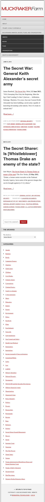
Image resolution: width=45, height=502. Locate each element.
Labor (7, 361)
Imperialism (8, 350)
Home (4, 19)
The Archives (7, 235)
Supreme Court (9, 443)
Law (32, 195)
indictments (23, 201)
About (4, 23)
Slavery (7, 436)
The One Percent (10, 451)
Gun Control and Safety (12, 339)
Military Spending (10, 373)
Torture (7, 458)
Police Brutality (10, 399)
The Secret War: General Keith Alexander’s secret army (20, 76)
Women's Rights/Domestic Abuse (15, 479)
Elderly (7, 306)
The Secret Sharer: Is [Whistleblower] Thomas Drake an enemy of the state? (21, 156)
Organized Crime (10, 395)
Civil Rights (9, 276)
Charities (8, 265)
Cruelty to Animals (11, 291)
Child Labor (9, 268)
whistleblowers (8, 209)
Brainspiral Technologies (21, 495)
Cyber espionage (10, 294)
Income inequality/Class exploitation (16, 354)
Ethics (7, 317)
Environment (9, 313)
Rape (7, 421)
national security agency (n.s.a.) (14, 204)
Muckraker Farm (22, 8)
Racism (7, 417)
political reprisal (32, 204)
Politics (7, 402)
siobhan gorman (8, 207)
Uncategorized (9, 471)
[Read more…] (8, 114)
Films (4, 46)
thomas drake (21, 129)
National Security (26, 121)
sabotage (24, 126)
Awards (4, 37)
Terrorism (8, 447)
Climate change (10, 280)
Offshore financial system (12, 387)
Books (4, 41)
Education (8, 302)
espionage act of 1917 (10, 201)
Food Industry (9, 328)
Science (7, 428)
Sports (7, 439)
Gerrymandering (10, 335)
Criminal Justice (25, 195)
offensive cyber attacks (11, 126)
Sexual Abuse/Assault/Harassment (15, 432)
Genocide (8, 332)
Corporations (9, 283)
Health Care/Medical (11, 343)
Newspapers (8, 380)
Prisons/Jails (9, 410)
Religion (8, 425)
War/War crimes (10, 475)
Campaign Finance (11, 261)
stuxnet (30, 126)
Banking (8, 254)
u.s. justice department (33, 207)
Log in (33, 495)
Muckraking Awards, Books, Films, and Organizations (21, 32)
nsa (34, 124)
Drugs (7, 298)
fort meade (11, 124)
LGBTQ (7, 369)
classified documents (28, 198)
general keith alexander (24, 124)
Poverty (7, 406)
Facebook (8, 320)
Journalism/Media (10, 358)
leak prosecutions (34, 201)
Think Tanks (9, 454)
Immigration (9, 346)
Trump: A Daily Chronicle (11, 28)
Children (8, 272)
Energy (7, 309)
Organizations (7, 50)
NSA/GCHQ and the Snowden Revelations (17, 384)
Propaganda (8, 413)
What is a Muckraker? (10, 55)
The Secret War (20, 91)
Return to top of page (23, 489)
